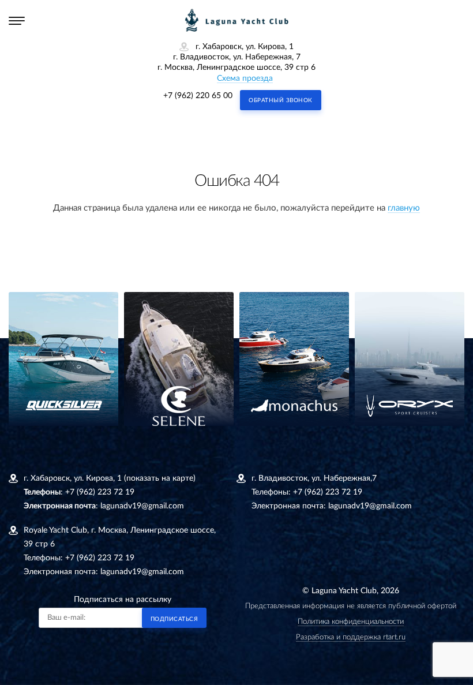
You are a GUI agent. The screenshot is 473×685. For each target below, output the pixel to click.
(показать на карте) (160, 478)
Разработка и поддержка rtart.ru (351, 637)
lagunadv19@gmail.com (142, 506)
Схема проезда (245, 78)
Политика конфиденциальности (351, 622)
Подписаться (174, 619)
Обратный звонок (281, 100)
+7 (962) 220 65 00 (197, 96)
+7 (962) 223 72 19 (99, 492)
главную (404, 208)
